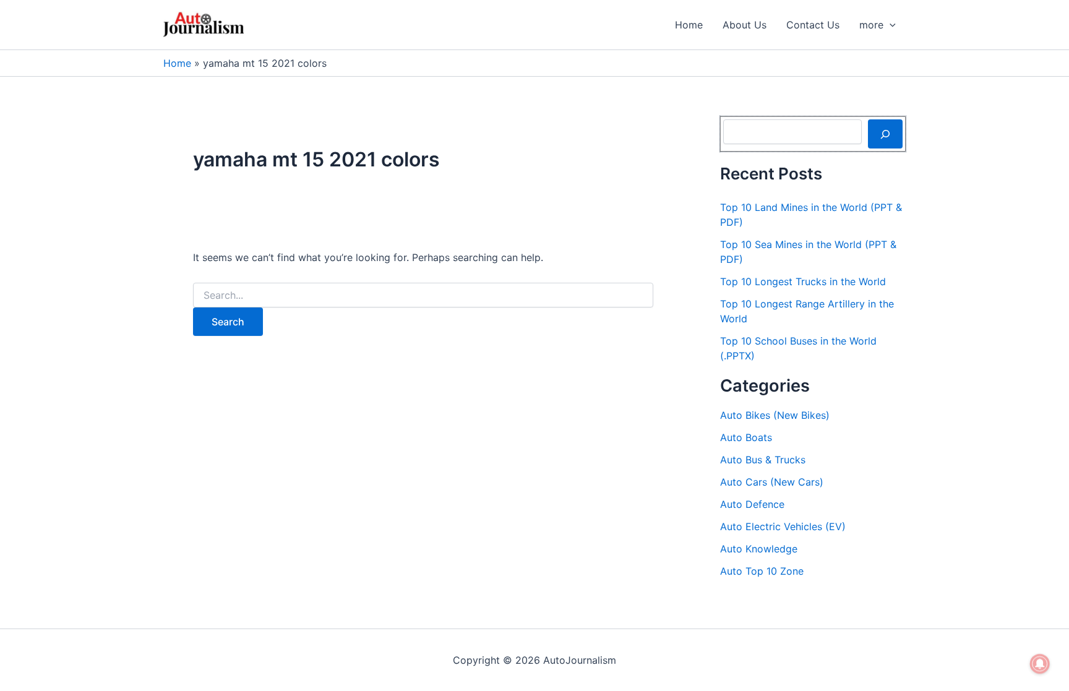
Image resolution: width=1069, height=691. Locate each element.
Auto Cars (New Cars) (771, 482)
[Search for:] (423, 295)
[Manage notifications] (1040, 664)
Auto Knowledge (758, 549)
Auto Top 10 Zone (762, 571)
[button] (889, 24)
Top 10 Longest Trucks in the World (803, 281)
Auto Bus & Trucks (762, 459)
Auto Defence (752, 504)
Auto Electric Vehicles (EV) (783, 526)
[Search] (885, 133)
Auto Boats (746, 437)
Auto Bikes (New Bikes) (775, 415)
